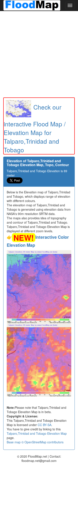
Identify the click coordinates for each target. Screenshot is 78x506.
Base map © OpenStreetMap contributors (35, 442)
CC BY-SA (44, 425)
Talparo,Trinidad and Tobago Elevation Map (37, 433)
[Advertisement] (39, 54)
